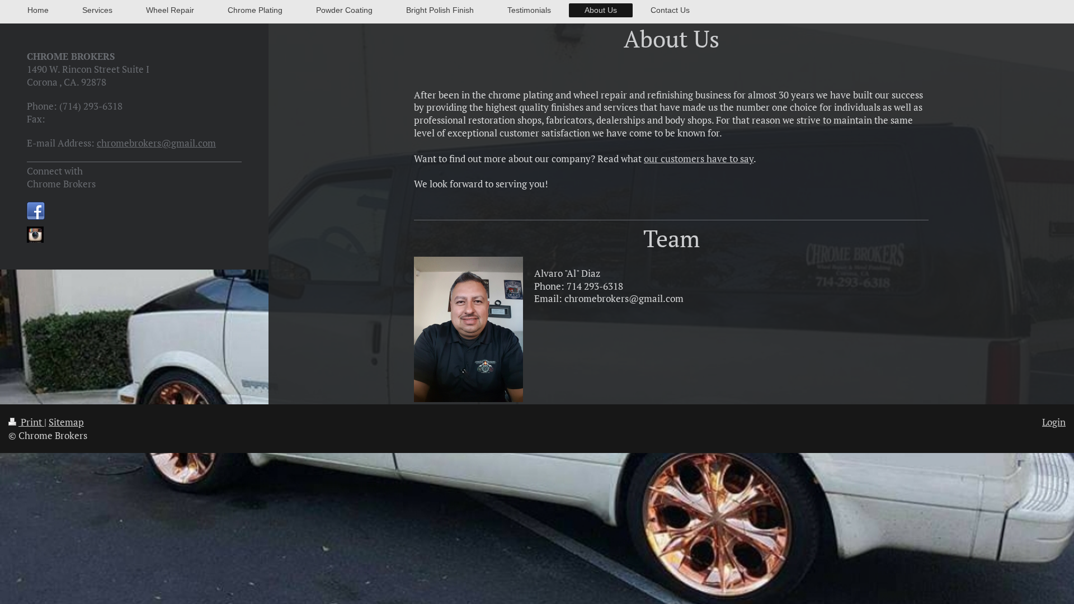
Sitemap (66, 422)
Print (31, 422)
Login (1054, 422)
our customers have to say (698, 158)
